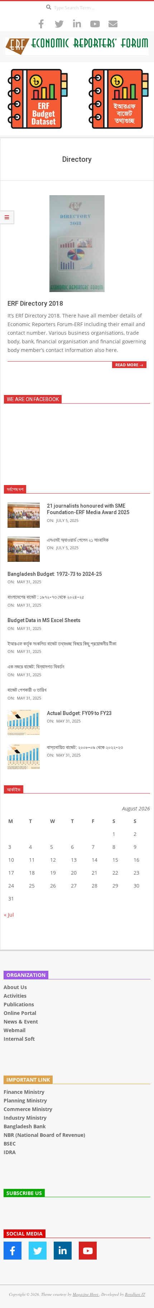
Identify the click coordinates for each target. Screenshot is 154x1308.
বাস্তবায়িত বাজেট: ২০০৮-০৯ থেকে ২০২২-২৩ (85, 747)
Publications (19, 1004)
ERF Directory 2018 (35, 303)
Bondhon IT (135, 1294)
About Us (15, 987)
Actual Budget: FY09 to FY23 (79, 713)
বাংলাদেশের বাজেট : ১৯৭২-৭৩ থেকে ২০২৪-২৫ (46, 597)
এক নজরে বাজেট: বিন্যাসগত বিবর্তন (36, 666)
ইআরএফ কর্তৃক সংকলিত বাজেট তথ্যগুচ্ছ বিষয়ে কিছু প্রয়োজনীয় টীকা (62, 643)
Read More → (129, 364)
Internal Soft (19, 1038)
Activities (15, 995)
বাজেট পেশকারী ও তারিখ (27, 690)
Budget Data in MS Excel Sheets (44, 620)
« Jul (9, 914)
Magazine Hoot (86, 1294)
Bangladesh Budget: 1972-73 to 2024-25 (55, 574)
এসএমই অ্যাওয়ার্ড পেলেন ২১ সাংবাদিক (78, 540)
